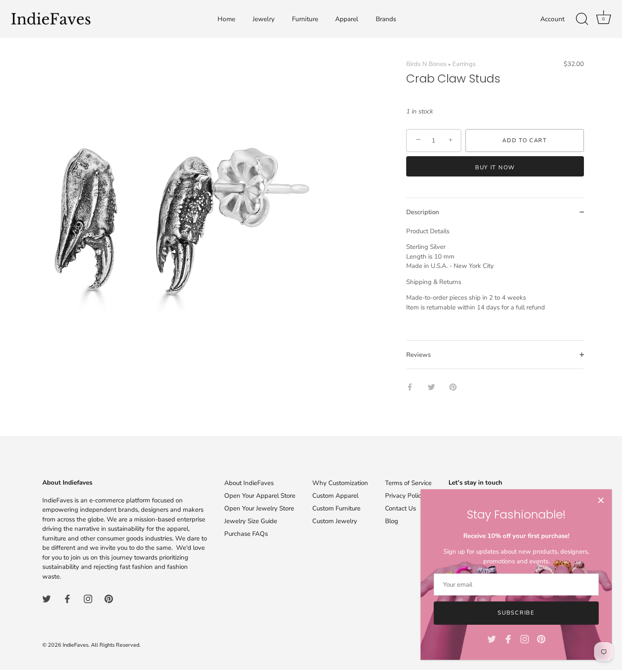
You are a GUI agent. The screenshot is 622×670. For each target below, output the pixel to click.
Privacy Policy (404, 495)
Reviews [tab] (418, 354)
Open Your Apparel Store (259, 495)
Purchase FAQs (246, 533)
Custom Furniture (336, 508)
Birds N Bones (426, 64)
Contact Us (400, 508)
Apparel (346, 19)
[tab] (495, 283)
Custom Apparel (335, 495)
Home (226, 19)
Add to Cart (524, 140)
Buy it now (495, 167)
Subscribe (516, 613)
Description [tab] (422, 212)
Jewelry (264, 19)
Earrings (464, 64)
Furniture (305, 19)
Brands (386, 19)
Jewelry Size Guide (250, 521)
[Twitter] (491, 638)
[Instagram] (524, 638)
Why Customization (340, 483)
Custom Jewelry (334, 521)
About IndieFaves (249, 483)
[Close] (601, 500)
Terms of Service (408, 483)
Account (552, 19)
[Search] (581, 19)
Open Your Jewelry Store (259, 508)
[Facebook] (508, 638)
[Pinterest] (541, 638)
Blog (391, 521)
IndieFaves (75, 645)
